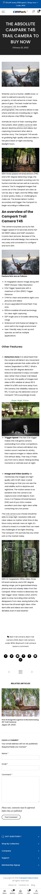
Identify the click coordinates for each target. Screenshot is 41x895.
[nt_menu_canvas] (6, 12)
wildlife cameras (25, 125)
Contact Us (24, 885)
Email (5, 764)
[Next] (37, 707)
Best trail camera (17, 637)
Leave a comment (20, 646)
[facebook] (6, 656)
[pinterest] (23, 656)
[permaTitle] (17, 656)
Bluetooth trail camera (26, 643)
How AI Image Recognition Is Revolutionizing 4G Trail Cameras (20, 721)
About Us (12, 885)
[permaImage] (29, 656)
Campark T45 (9, 106)
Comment (7, 774)
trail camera (11, 514)
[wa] (20, 660)
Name (5, 753)
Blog (33, 885)
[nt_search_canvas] (33, 12)
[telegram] (35, 656)
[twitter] (11, 656)
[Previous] (4, 707)
